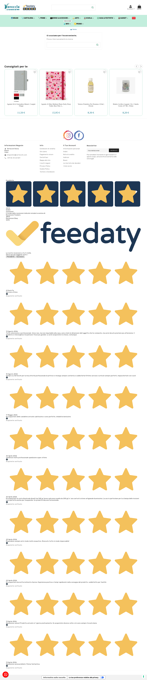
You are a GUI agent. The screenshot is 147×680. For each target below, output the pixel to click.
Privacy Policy (45, 166)
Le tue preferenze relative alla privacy (83, 677)
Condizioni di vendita (47, 149)
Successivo (20, 257)
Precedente (10, 257)
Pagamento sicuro (46, 154)
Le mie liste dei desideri (72, 163)
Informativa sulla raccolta (54, 677)
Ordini (65, 151)
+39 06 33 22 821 (13, 158)
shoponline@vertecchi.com (17, 155)
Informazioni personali (71, 149)
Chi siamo (43, 151)
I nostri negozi (45, 163)
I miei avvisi (67, 166)
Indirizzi (66, 157)
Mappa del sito (45, 160)
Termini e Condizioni (47, 172)
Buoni (65, 160)
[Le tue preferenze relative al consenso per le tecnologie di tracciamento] (143, 676)
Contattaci (44, 157)
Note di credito (68, 154)
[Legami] (134, 18)
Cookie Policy (45, 169)
